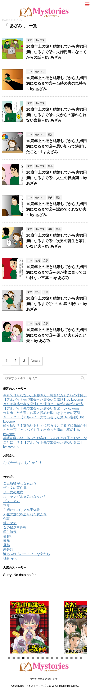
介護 (6, 518)
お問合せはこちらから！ (22, 463)
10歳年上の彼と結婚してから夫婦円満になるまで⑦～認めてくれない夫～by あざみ (56, 209)
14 (71, 658)
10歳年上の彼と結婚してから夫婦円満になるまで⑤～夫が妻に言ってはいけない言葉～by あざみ (56, 272)
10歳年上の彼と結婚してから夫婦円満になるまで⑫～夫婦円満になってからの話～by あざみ (56, 51)
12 (62, 658)
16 (81, 658)
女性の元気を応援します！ (45, 678)
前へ (8, 626)
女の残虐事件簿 (15, 527)
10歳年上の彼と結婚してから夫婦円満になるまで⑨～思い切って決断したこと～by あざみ (56, 146)
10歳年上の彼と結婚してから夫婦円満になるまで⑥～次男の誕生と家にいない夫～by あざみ (56, 240)
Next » (35, 361)
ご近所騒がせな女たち (20, 483)
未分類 (8, 549)
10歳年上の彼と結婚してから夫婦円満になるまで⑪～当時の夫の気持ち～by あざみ (56, 83)
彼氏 (6, 540)
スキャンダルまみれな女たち (25, 496)
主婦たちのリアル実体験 (21, 510)
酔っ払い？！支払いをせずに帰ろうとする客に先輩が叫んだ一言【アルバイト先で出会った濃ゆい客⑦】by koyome (45, 430)
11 (57, 658)
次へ (81, 626)
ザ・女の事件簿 (15, 488)
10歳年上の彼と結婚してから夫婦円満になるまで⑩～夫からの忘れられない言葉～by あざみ (56, 114)
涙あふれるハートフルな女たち (26, 554)
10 (52, 658)
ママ (6, 505)
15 (76, 658)
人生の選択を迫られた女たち (25, 514)
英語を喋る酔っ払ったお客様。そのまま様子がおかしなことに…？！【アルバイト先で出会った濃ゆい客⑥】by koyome (45, 442)
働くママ (10, 523)
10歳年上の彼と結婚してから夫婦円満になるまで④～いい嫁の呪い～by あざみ (56, 303)
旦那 (6, 545)
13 (67, 658)
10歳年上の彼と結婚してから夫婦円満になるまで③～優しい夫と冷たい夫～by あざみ (56, 335)
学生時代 (10, 532)
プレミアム (11, 501)
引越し (8, 536)
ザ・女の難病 (13, 492)
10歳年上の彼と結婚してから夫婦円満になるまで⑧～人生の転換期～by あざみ (56, 177)
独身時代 (10, 558)
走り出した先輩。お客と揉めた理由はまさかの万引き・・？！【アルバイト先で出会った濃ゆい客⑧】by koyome (43, 417)
